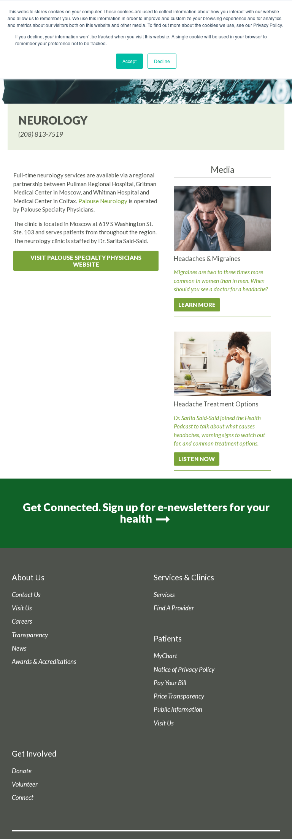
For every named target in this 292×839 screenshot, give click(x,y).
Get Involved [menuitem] (34, 753)
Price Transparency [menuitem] (179, 696)
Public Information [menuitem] (178, 709)
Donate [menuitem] (22, 771)
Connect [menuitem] (22, 797)
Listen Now (196, 458)
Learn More (197, 304)
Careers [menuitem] (22, 621)
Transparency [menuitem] (30, 635)
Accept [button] (129, 61)
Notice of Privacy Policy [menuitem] (184, 669)
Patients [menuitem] (168, 638)
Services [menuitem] (164, 595)
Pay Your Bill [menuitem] (170, 683)
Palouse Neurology (102, 201)
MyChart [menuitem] (165, 656)
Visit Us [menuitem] (22, 608)
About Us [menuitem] (28, 577)
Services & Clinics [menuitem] (184, 577)
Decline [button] (162, 61)
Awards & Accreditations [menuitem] (44, 661)
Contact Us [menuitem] (26, 595)
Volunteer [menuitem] (25, 784)
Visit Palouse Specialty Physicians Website (85, 261)
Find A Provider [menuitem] (174, 608)
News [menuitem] (19, 648)
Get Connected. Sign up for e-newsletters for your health (146, 513)
